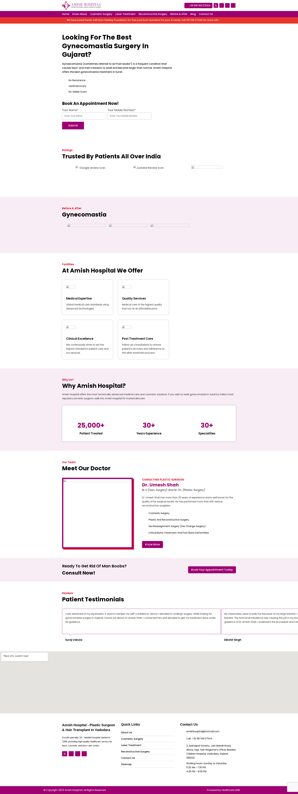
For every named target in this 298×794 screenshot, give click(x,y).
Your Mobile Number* (121, 110)
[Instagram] (233, 5)
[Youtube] (227, 5)
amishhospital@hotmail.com (202, 731)
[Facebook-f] (221, 5)
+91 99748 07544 (202, 738)
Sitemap (126, 764)
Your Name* (70, 110)
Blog (193, 14)
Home (65, 14)
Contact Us (206, 14)
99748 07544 (194, 20)
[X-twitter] (216, 5)
